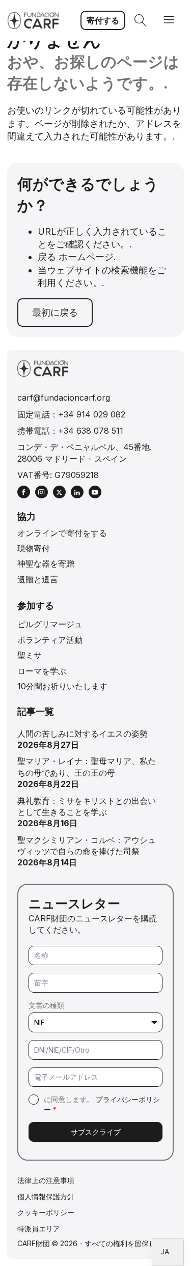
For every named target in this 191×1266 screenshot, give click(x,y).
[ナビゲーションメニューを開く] (168, 20)
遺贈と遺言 (37, 579)
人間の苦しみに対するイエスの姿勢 (82, 733)
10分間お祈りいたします (62, 686)
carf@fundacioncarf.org (63, 397)
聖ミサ (29, 655)
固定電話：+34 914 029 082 (71, 414)
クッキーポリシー (45, 1212)
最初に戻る (55, 312)
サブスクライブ (96, 1132)
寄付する (103, 20)
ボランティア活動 (50, 640)
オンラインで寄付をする (62, 533)
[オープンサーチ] (140, 20)
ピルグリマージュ (50, 624)
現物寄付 (33, 548)
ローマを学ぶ (41, 671)
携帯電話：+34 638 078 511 (70, 431)
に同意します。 (102, 1104)
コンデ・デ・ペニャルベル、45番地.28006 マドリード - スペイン (84, 452)
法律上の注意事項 (45, 1180)
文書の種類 (46, 1005)
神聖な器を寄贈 (45, 563)
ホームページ (86, 256)
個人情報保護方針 (45, 1196)
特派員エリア (38, 1228)
